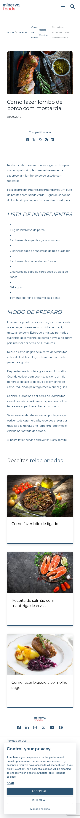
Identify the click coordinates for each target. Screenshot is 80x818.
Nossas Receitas (43, 32)
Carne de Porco (34, 32)
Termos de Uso (17, 740)
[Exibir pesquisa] (72, 6)
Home (10, 32)
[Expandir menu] (62, 6)
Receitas (22, 32)
